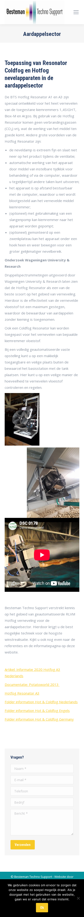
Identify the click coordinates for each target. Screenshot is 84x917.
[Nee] (78, 898)
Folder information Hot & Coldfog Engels (37, 710)
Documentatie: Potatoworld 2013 (32, 684)
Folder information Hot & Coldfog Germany (39, 719)
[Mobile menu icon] (76, 12)
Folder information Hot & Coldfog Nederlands (41, 701)
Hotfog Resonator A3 (22, 693)
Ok (42, 907)
